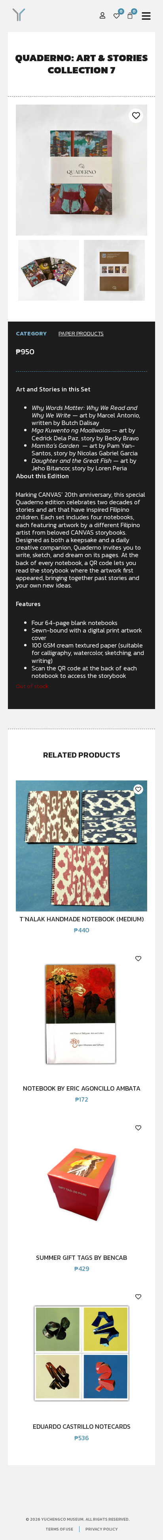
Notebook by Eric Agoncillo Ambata (81, 1088)
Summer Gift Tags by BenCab (81, 1257)
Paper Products (81, 333)
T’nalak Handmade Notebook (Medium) (81, 919)
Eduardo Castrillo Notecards (82, 1426)
